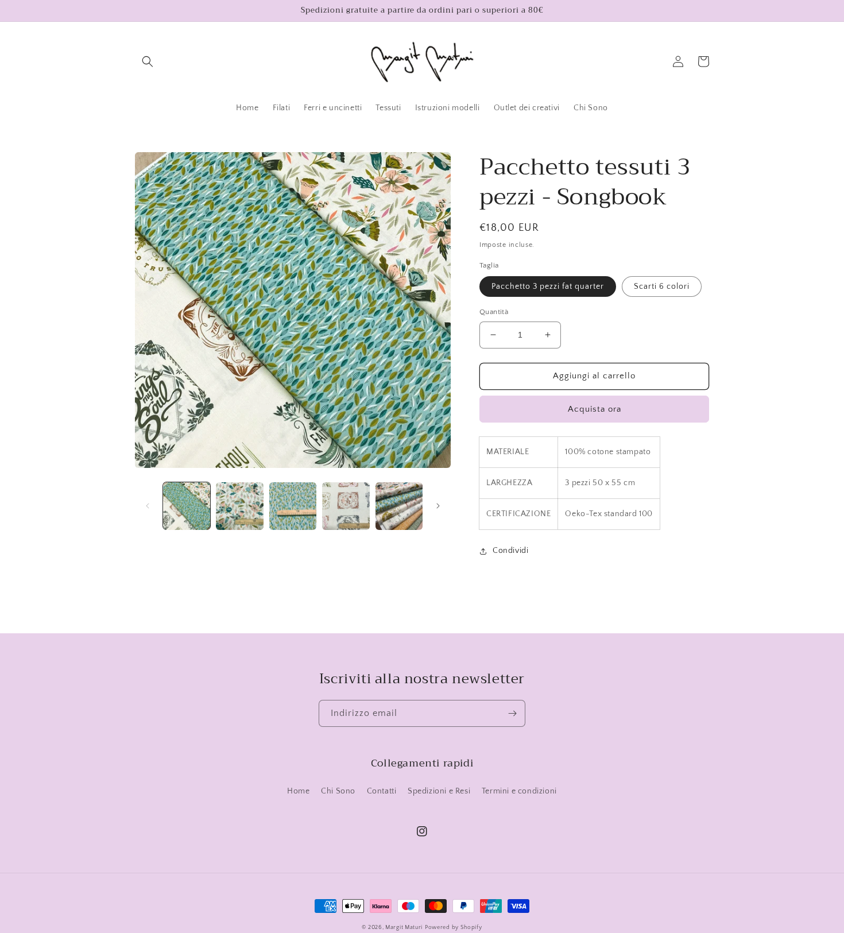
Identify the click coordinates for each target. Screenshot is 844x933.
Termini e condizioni (519, 791)
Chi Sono (338, 791)
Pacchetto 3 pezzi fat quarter (547, 286)
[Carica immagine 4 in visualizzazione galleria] (345, 505)
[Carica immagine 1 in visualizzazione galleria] (186, 505)
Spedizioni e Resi (439, 791)
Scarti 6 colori (662, 286)
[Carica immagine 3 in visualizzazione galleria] (292, 505)
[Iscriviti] (512, 713)
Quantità (493, 312)
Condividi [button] (510, 550)
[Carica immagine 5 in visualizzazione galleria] (399, 505)
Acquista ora (594, 409)
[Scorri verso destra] (438, 505)
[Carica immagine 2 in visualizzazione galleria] (239, 505)
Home (298, 791)
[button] (147, 61)
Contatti (382, 791)
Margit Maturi (404, 927)
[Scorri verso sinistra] (147, 505)
